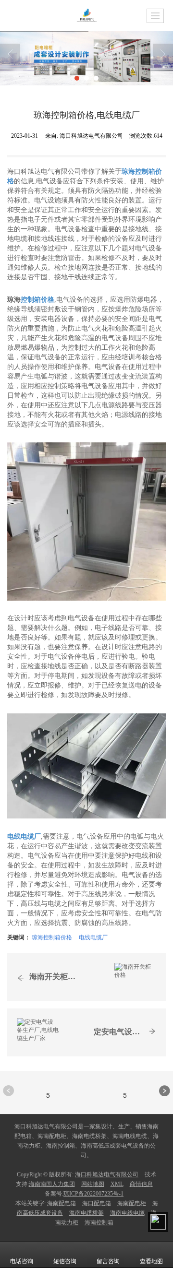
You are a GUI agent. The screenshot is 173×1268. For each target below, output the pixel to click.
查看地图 (151, 1261)
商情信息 (141, 1184)
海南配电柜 (131, 1203)
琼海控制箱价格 (52, 937)
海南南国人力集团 (52, 1184)
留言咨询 (108, 1261)
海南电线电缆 (127, 1212)
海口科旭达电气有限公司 (106, 1174)
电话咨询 (21, 1261)
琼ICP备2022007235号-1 (93, 1193)
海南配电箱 (61, 1203)
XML (117, 1184)
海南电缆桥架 (86, 1212)
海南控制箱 (99, 1222)
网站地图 (92, 1184)
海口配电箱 (96, 1203)
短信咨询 (64, 1261)
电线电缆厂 (93, 937)
